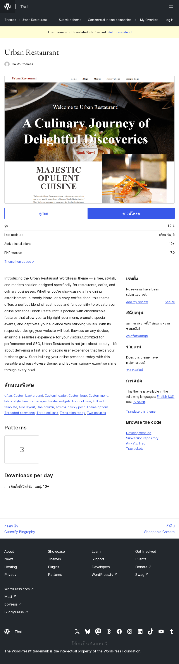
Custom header (56, 395)
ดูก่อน (43, 213)
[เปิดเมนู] (172, 6)
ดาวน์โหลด (131, 213)
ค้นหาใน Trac (135, 443)
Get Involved (145, 551)
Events (140, 559)
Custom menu (98, 395)
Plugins (53, 567)
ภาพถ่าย (61, 407)
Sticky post (76, 407)
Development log (138, 433)
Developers (101, 567)
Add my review (137, 302)
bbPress (13, 604)
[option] (21, 449)
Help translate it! (120, 32)
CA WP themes (22, 64)
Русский (139, 402)
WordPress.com (19, 589)
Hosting (10, 567)
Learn (96, 551)
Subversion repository (142, 438)
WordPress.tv (105, 574)
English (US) (165, 396)
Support (98, 559)
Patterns (55, 574)
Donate (143, 567)
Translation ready (72, 413)
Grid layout (27, 407)
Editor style (12, 401)
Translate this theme (141, 411)
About (9, 551)
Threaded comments (19, 413)
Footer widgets (59, 401)
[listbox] (60, 449)
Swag (142, 574)
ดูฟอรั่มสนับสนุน (137, 336)
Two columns (96, 413)
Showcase (56, 551)
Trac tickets (134, 448)
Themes (10, 20)
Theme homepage (17, 261)
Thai (18, 632)
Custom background (28, 395)
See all (170, 302)
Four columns (81, 401)
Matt (10, 596)
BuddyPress (16, 612)
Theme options (97, 407)
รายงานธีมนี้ (134, 370)
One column (45, 407)
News (9, 559)
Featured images (34, 401)
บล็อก (8, 395)
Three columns (47, 413)
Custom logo (78, 395)
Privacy (10, 574)
